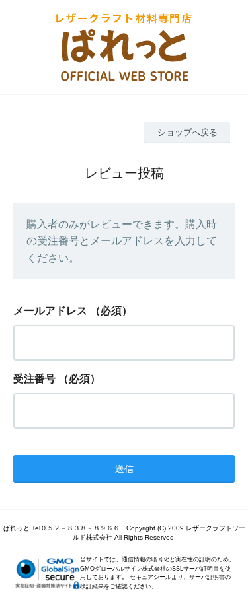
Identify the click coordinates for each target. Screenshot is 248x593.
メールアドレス (50, 310)
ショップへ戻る (187, 132)
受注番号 (34, 378)
